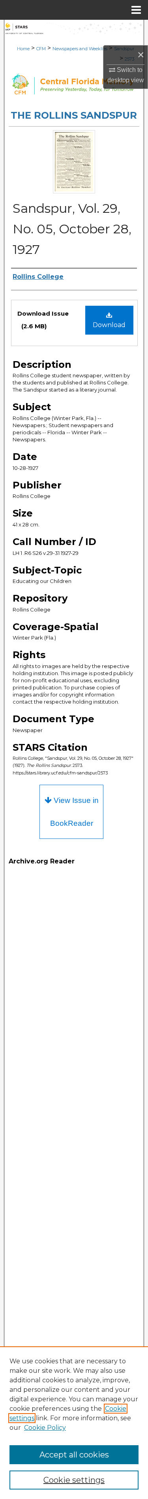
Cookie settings (74, 1480)
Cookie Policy (45, 1427)
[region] (74, 1422)
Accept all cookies (74, 1454)
